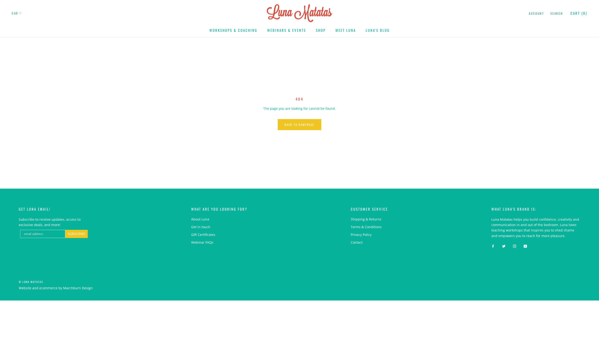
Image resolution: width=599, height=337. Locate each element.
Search (556, 13)
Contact (357, 242)
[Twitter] (503, 246)
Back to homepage (299, 125)
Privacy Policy (361, 234)
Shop (321, 30)
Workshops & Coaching (233, 30)
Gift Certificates (203, 234)
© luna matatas (31, 282)
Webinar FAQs (202, 242)
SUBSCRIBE (76, 234)
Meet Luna (346, 30)
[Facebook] (493, 246)
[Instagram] (514, 246)
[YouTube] (525, 246)
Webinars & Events (286, 30)
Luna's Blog (378, 30)
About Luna (200, 219)
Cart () (578, 13)
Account (536, 13)
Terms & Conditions (366, 227)
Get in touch (200, 227)
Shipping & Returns (366, 219)
